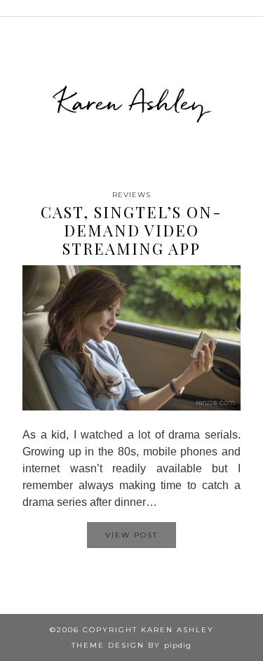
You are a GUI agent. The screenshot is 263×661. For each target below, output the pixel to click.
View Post (131, 535)
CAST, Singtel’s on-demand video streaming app (131, 230)
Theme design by (131, 645)
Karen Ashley (131, 102)
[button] (253, 8)
